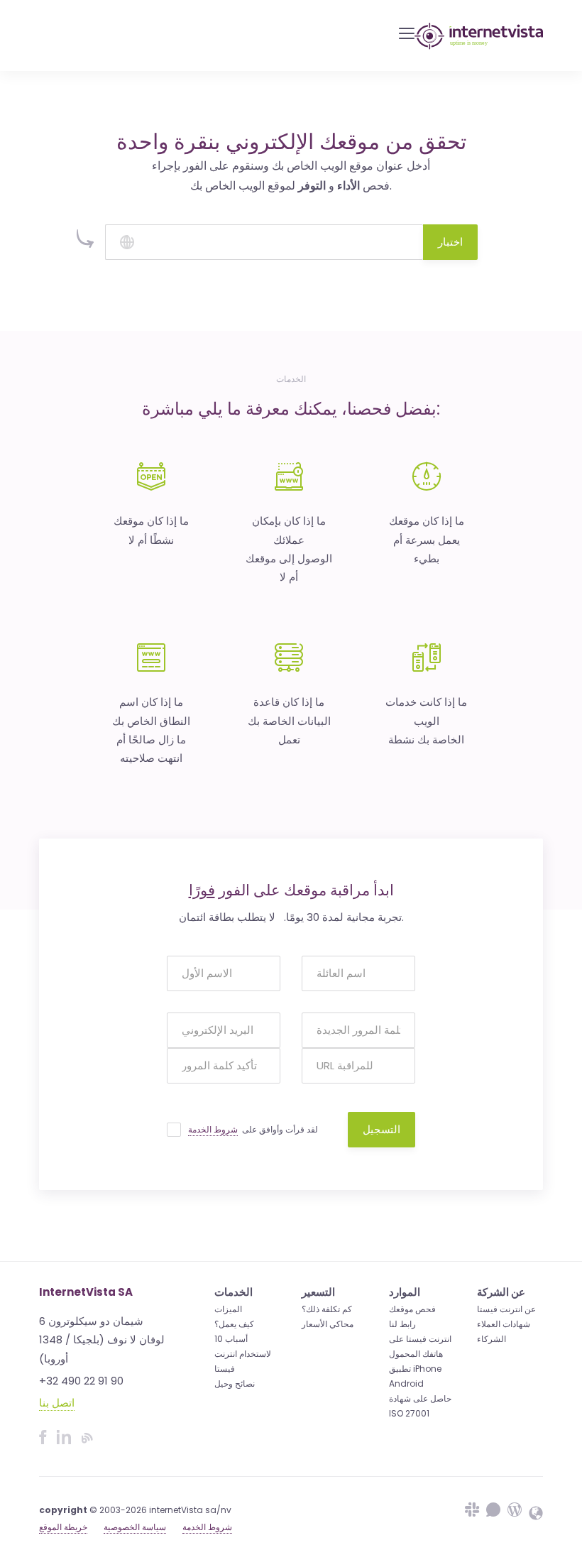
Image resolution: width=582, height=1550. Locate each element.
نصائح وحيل (234, 1383)
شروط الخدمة (213, 1129)
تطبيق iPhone (415, 1369)
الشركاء (491, 1339)
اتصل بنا (57, 1402)
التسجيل (381, 1129)
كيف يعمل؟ (234, 1324)
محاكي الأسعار (327, 1324)
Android (406, 1383)
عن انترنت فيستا (506, 1309)
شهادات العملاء (503, 1324)
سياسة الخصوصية (135, 1527)
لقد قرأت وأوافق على (253, 1129)
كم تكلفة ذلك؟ (327, 1309)
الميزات (228, 1309)
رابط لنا (402, 1324)
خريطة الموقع (63, 1527)
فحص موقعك (412, 1309)
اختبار (450, 241)
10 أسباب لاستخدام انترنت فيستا (242, 1354)
